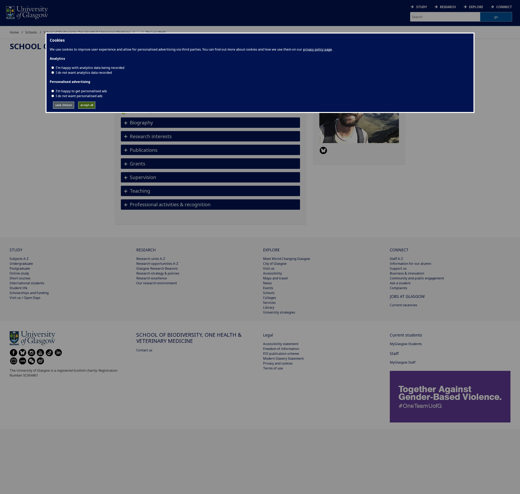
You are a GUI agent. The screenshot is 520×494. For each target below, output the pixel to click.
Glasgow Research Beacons (157, 268)
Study (421, 7)
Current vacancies (403, 305)
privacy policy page (317, 49)
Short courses (20, 278)
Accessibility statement (280, 344)
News (267, 283)
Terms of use (273, 368)
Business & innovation (407, 273)
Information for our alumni (410, 263)
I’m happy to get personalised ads (81, 91)
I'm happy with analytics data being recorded (90, 67)
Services (269, 302)
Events (268, 288)
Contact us (144, 350)
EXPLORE (271, 250)
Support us (398, 268)
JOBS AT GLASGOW (407, 296)
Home (14, 32)
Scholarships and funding (29, 293)
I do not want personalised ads (79, 96)
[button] (210, 122)
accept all (86, 105)
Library (268, 307)
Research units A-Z (150, 258)
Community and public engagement (417, 278)
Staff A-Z (396, 258)
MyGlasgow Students (406, 344)
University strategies (279, 312)
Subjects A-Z (19, 258)
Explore (476, 7)
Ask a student (400, 283)
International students (27, 283)
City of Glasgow (275, 263)
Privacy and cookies (278, 363)
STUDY (16, 250)
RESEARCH (146, 250)
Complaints (398, 288)
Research (448, 7)
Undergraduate (21, 263)
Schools (31, 32)
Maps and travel (275, 278)
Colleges (269, 297)
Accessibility (272, 273)
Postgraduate (20, 268)
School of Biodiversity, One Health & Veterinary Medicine (189, 337)
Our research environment (156, 283)
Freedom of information (281, 348)
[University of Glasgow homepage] (26, 12)
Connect (504, 7)
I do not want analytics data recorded (84, 72)
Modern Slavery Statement (283, 358)
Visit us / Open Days (25, 297)
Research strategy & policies (157, 273)
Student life (18, 288)
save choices (63, 105)
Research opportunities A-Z (157, 263)
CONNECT (399, 250)
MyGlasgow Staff (402, 362)
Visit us (268, 268)
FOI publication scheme (281, 353)
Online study (19, 273)
